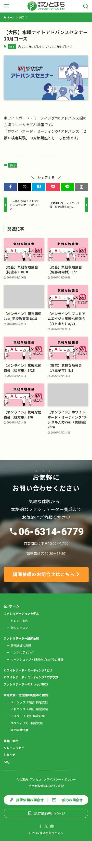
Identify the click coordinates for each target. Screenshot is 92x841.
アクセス (35, 779)
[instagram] (52, 826)
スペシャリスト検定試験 (27, 723)
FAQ (7, 762)
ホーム (14, 606)
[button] (10, 187)
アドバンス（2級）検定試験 (29, 709)
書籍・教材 (11, 741)
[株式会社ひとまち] (46, 6)
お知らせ (9, 754)
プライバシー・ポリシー (59, 779)
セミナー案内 (19, 620)
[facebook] (40, 826)
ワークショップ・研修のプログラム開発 (37, 659)
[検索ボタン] (85, 6)
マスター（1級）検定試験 (28, 716)
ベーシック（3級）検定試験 (29, 702)
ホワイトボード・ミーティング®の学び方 (31, 677)
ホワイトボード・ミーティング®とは (28, 670)
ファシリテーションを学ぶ (21, 613)
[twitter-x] (46, 826)
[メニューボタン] (6, 6)
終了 (12, 46)
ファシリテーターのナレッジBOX (26, 684)
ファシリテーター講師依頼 (21, 638)
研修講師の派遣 (21, 645)
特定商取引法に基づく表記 (46, 786)
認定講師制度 (19, 730)
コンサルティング (22, 652)
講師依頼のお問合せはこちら (44, 574)
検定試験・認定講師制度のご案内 (26, 695)
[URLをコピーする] (81, 187)
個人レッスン (19, 627)
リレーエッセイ (14, 748)
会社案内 (22, 779)
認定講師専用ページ (49, 813)
